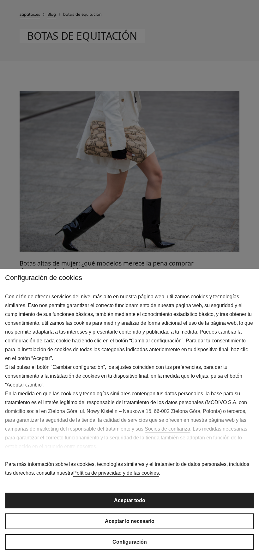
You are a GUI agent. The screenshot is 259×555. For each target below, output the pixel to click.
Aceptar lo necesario (129, 521)
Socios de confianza (167, 429)
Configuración (129, 542)
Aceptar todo (129, 500)
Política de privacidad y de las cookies (116, 473)
